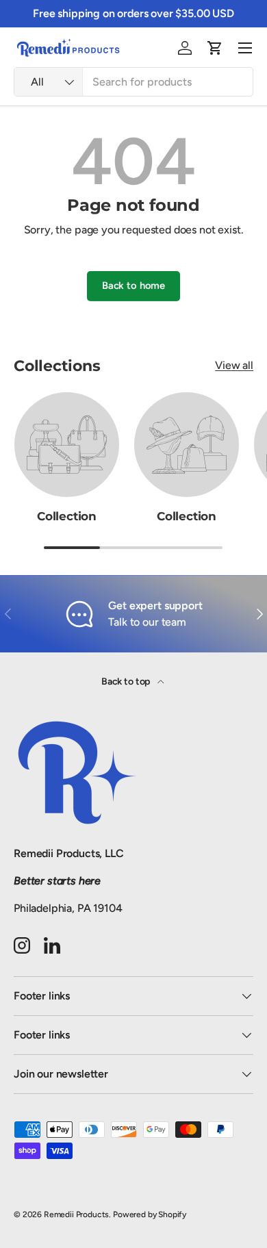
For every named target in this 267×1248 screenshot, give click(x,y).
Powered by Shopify (149, 1214)
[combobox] (133, 82)
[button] (215, 48)
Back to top (126, 681)
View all (234, 365)
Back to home (133, 285)
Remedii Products (76, 1214)
